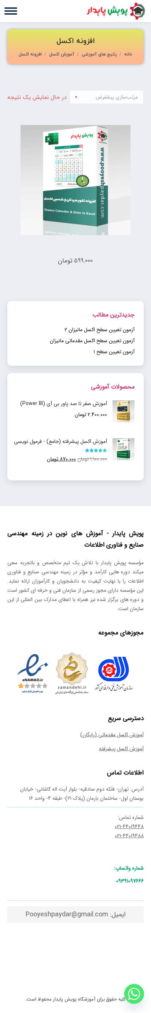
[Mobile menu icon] (11, 11)
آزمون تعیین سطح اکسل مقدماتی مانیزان (92, 341)
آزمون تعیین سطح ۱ (114, 352)
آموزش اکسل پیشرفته (121, 749)
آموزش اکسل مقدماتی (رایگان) (112, 735)
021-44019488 (129, 836)
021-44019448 (129, 827)
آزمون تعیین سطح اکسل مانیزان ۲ (100, 330)
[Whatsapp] (134, 994)
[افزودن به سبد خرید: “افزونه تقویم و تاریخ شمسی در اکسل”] (129, 243)
